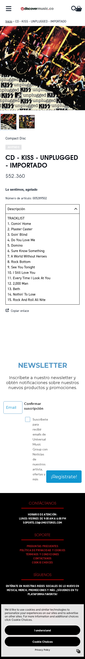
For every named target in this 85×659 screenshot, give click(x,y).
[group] (8, 122)
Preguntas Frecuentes (42, 546)
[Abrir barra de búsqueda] (73, 8)
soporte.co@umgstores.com (42, 522)
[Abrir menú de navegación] (9, 9)
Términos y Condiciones (42, 554)
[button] (42, 311)
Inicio (8, 21)
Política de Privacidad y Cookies (43, 550)
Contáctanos (42, 558)
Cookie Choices (42, 562)
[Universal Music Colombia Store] (37, 9)
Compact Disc (15, 138)
